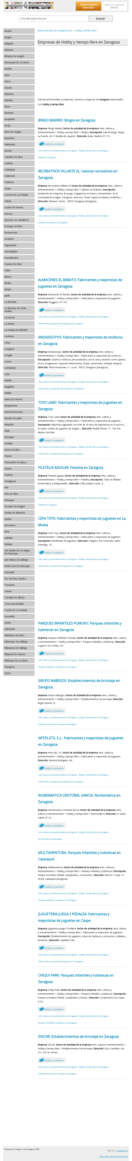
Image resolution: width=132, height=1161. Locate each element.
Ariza (7, 75)
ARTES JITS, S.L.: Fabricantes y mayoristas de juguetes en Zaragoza (80, 741)
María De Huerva (13, 399)
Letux (7, 342)
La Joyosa (10, 317)
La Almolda (10, 301)
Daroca (8, 213)
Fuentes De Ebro (13, 264)
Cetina (8, 201)
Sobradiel (9, 572)
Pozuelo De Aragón (15, 506)
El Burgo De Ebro (14, 226)
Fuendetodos (11, 257)
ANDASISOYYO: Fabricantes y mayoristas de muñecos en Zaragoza (80, 340)
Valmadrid (10, 628)
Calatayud (10, 169)
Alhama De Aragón (14, 56)
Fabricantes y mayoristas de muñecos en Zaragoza (61, 388)
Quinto (8, 518)
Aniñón (8, 68)
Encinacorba (11, 232)
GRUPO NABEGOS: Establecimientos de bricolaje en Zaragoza (79, 683)
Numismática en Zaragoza (50, 839)
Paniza (8, 455)
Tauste (8, 591)
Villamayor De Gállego (16, 641)
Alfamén (9, 49)
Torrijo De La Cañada (16, 610)
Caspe (8, 188)
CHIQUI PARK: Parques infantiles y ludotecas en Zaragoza (76, 978)
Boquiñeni (10, 119)
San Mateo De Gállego (16, 559)
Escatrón (9, 238)
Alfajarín (9, 43)
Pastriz (8, 468)
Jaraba (8, 282)
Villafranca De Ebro (14, 635)
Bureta (8, 150)
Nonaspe (9, 437)
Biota (7, 106)
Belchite (9, 100)
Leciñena (9, 336)
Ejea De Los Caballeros (17, 219)
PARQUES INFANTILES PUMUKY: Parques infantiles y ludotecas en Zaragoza (80, 626)
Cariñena (9, 182)
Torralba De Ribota (14, 597)
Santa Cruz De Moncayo (17, 565)
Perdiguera (10, 481)
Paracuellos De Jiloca (15, 462)
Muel (7, 430)
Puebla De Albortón (15, 512)
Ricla (7, 531)
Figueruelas (10, 245)
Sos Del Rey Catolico (15, 578)
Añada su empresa (114, 6)
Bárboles (9, 93)
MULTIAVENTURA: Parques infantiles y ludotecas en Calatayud (79, 855)
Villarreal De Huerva (15, 654)
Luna (7, 374)
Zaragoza (9, 666)
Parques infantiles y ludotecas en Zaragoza (57, 667)
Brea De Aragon (13, 131)
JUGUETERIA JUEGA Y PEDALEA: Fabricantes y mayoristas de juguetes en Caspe (73, 917)
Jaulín (7, 295)
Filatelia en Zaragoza (47, 504)
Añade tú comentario (52, 144)
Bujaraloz (9, 138)
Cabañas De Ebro (14, 156)
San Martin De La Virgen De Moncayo (17, 552)
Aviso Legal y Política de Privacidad (114, 1156)
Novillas (9, 443)
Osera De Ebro (12, 449)
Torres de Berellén (14, 603)
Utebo (8, 622)
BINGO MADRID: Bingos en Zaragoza (66, 120)
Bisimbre (9, 112)
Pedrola (9, 474)
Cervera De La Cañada (16, 194)
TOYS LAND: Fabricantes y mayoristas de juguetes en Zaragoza (80, 405)
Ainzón (8, 30)
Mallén (8, 392)
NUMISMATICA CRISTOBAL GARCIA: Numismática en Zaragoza (79, 798)
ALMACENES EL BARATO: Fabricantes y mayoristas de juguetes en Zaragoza (80, 283)
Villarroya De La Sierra (16, 660)
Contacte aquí (122, 1151)
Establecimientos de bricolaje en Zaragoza (57, 724)
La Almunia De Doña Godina (15, 310)
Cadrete (9, 163)
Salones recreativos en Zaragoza (53, 222)
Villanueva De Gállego (16, 647)
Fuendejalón (11, 251)
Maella (8, 380)
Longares (9, 348)
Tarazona (9, 584)
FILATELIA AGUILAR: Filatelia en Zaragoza (70, 467)
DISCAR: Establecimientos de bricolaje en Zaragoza (78, 1036)
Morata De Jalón (13, 418)
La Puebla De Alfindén (16, 329)
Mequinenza (11, 405)
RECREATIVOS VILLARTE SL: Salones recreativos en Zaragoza (78, 174)
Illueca (8, 276)
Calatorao (10, 175)
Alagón (8, 37)
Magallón (9, 386)
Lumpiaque (10, 367)
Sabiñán (9, 537)
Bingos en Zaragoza (47, 157)
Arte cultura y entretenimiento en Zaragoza (57, 150)
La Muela (9, 323)
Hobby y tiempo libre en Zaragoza (93, 150)
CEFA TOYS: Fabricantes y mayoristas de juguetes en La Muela (82, 521)
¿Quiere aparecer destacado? (89, 6)
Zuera (8, 673)
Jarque (8, 289)
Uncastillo (10, 616)
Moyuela (9, 424)
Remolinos (10, 525)
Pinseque (9, 500)
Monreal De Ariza (14, 411)
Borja (7, 125)
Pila (6, 487)
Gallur (7, 270)
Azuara (8, 87)
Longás (8, 355)
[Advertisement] (82, 71)
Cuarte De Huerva (14, 207)
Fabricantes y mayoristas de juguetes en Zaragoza (60, 323)
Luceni (8, 361)
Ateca (7, 81)
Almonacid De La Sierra (17, 62)
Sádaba (8, 544)
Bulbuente (10, 144)
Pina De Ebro (11, 493)
